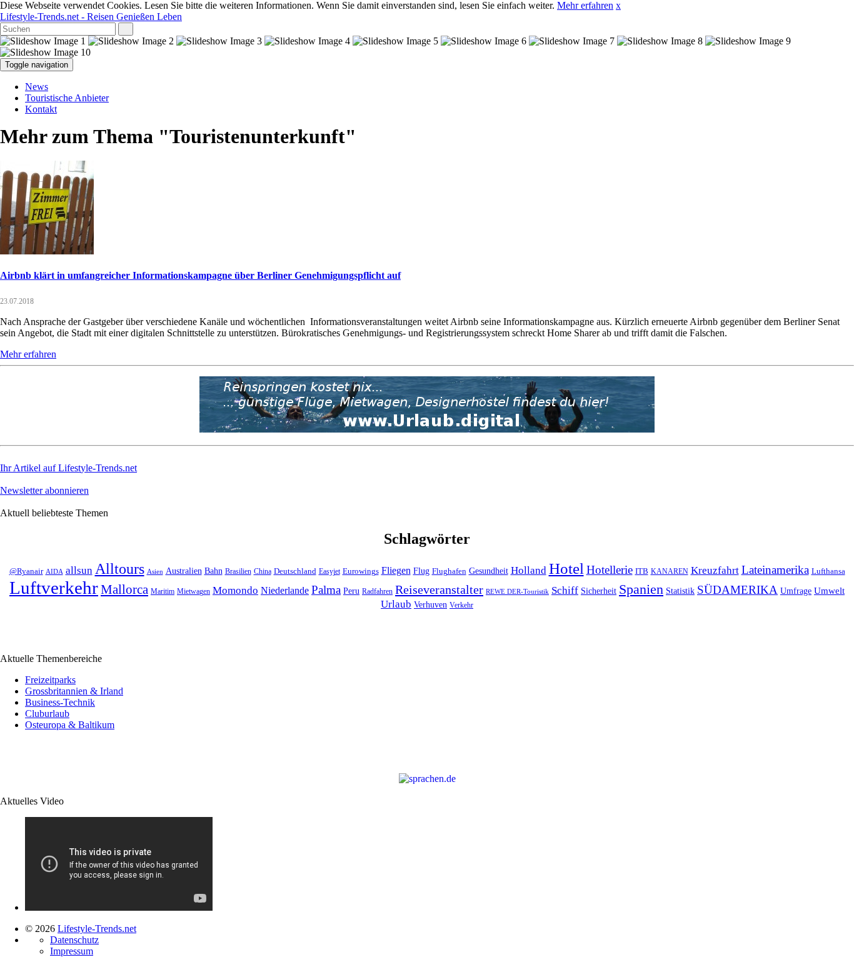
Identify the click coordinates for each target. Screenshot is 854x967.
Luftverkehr (53, 588)
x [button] (618, 5)
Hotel (566, 568)
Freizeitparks (50, 679)
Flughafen (449, 571)
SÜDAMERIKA (737, 589)
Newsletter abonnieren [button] (44, 490)
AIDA (54, 571)
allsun (79, 570)
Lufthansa (828, 571)
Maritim (162, 592)
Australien (184, 571)
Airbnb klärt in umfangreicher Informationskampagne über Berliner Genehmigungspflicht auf (200, 275)
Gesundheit (488, 571)
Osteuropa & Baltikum (69, 724)
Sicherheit (598, 591)
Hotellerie (609, 569)
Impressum (71, 951)
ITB (641, 571)
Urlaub (396, 604)
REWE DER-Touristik (517, 591)
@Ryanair (26, 571)
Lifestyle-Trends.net (91, 16)
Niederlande (285, 590)
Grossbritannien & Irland (74, 691)
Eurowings (361, 571)
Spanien (641, 589)
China (262, 572)
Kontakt (41, 109)
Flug (421, 571)
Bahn (213, 571)
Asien (155, 571)
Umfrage (795, 591)
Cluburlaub (47, 713)
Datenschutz (74, 939)
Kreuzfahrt (715, 570)
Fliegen (396, 570)
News (36, 86)
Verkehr (461, 605)
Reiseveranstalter (439, 589)
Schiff (564, 590)
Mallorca (124, 589)
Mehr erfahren (585, 5)
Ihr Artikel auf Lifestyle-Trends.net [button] (68, 468)
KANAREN (669, 572)
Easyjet (329, 572)
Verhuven (430, 604)
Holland (528, 570)
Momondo (235, 590)
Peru (351, 591)
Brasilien (238, 572)
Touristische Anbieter (67, 98)
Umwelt (829, 591)
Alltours (119, 569)
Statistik (680, 591)
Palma (326, 589)
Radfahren (377, 592)
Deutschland (295, 571)
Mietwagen (193, 592)
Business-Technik (60, 702)
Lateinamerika (775, 569)
